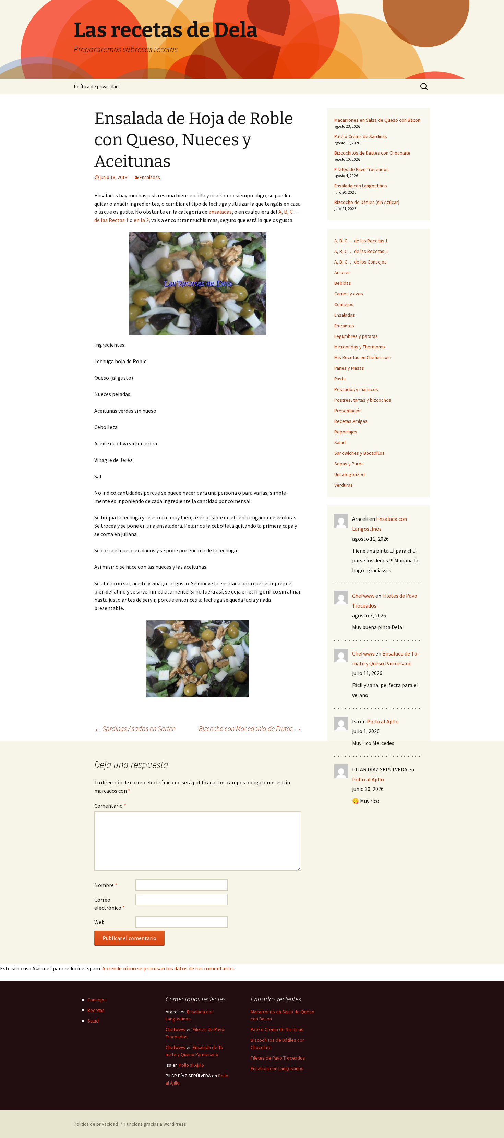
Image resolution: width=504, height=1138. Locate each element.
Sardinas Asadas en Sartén (135, 728)
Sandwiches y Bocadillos (359, 453)
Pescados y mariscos (356, 389)
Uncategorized (349, 474)
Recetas (96, 1010)
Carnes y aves (348, 294)
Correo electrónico (109, 903)
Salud (340, 442)
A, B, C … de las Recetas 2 (361, 251)
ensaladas (220, 211)
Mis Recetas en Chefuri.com (362, 357)
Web (99, 922)
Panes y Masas (349, 368)
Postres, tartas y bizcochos (362, 400)
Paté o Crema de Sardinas (360, 136)
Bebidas (342, 283)
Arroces (342, 272)
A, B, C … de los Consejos (360, 262)
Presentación (348, 410)
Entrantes (344, 325)
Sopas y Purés (349, 464)
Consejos (343, 304)
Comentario (110, 805)
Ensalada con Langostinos (360, 186)
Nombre (105, 885)
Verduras (343, 485)
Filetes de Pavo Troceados (361, 169)
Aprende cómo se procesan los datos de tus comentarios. (168, 968)
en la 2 (141, 220)
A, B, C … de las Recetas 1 (361, 240)
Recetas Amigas (351, 421)
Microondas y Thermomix (359, 347)
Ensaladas (150, 177)
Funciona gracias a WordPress (155, 1124)
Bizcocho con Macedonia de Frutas (250, 728)
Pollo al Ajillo (383, 721)
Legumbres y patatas (356, 336)
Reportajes (345, 432)
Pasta (340, 379)
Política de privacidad (96, 86)
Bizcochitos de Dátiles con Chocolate (372, 153)
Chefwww (363, 595)
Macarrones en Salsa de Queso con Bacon (377, 120)
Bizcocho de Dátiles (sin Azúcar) (366, 202)
